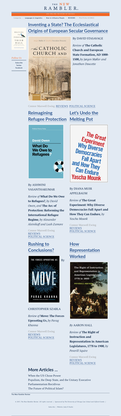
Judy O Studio (68, 407)
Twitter (19, 65)
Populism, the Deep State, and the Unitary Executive (59, 379)
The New (24, 402)
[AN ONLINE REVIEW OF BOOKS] (60, 9)
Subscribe (19, 63)
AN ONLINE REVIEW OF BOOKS (60, 14)
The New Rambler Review (20, 394)
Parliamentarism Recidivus (44, 384)
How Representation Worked (85, 250)
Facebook (18, 68)
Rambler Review (33, 402)
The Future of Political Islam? (46, 388)
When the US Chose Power (44, 375)
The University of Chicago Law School (78, 402)
